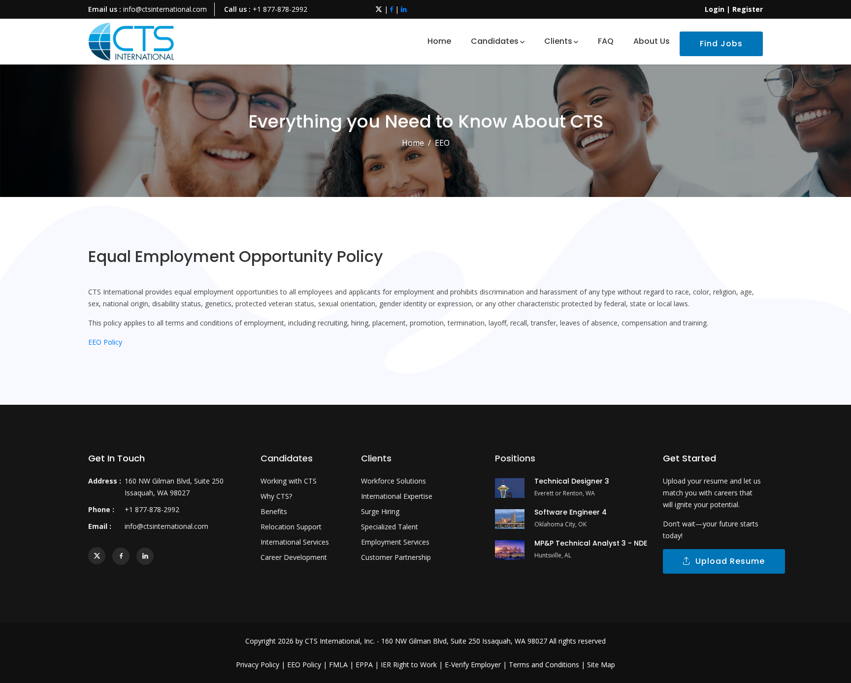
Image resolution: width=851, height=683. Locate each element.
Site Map (601, 664)
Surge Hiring (380, 511)
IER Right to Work (409, 664)
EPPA (364, 664)
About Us (651, 41)
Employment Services (395, 542)
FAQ (606, 41)
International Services (295, 542)
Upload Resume (727, 561)
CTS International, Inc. (340, 641)
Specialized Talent (389, 526)
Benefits (274, 511)
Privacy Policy (257, 664)
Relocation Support (291, 526)
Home (439, 41)
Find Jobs (721, 43)
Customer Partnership (396, 557)
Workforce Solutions (393, 481)
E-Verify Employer (473, 664)
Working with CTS (289, 481)
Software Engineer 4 (570, 512)
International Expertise (396, 496)
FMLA (338, 664)
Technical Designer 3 (571, 481)
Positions (515, 458)
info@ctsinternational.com (165, 9)
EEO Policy (105, 342)
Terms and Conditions (544, 664)
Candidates (495, 41)
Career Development (294, 557)
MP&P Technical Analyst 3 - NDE (590, 543)
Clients (558, 41)
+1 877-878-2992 (280, 9)
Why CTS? (276, 496)
